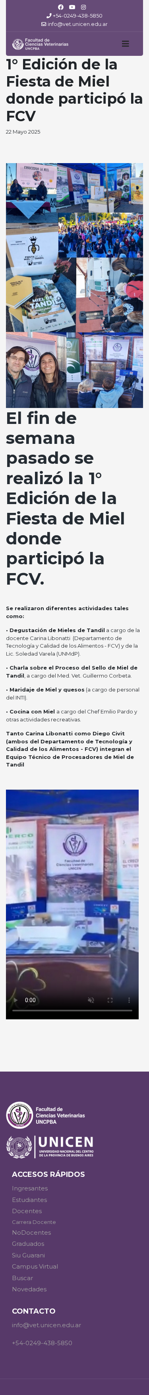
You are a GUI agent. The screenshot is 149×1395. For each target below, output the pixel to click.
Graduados (28, 1243)
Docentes (27, 1211)
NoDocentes (31, 1232)
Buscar (22, 1278)
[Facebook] (61, 7)
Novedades (29, 1289)
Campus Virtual (35, 1266)
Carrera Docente (34, 1222)
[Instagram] (83, 7)
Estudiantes (29, 1200)
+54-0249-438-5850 (78, 16)
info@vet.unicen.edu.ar (78, 24)
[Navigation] (125, 44)
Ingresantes (30, 1188)
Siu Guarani (28, 1255)
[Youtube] (72, 7)
